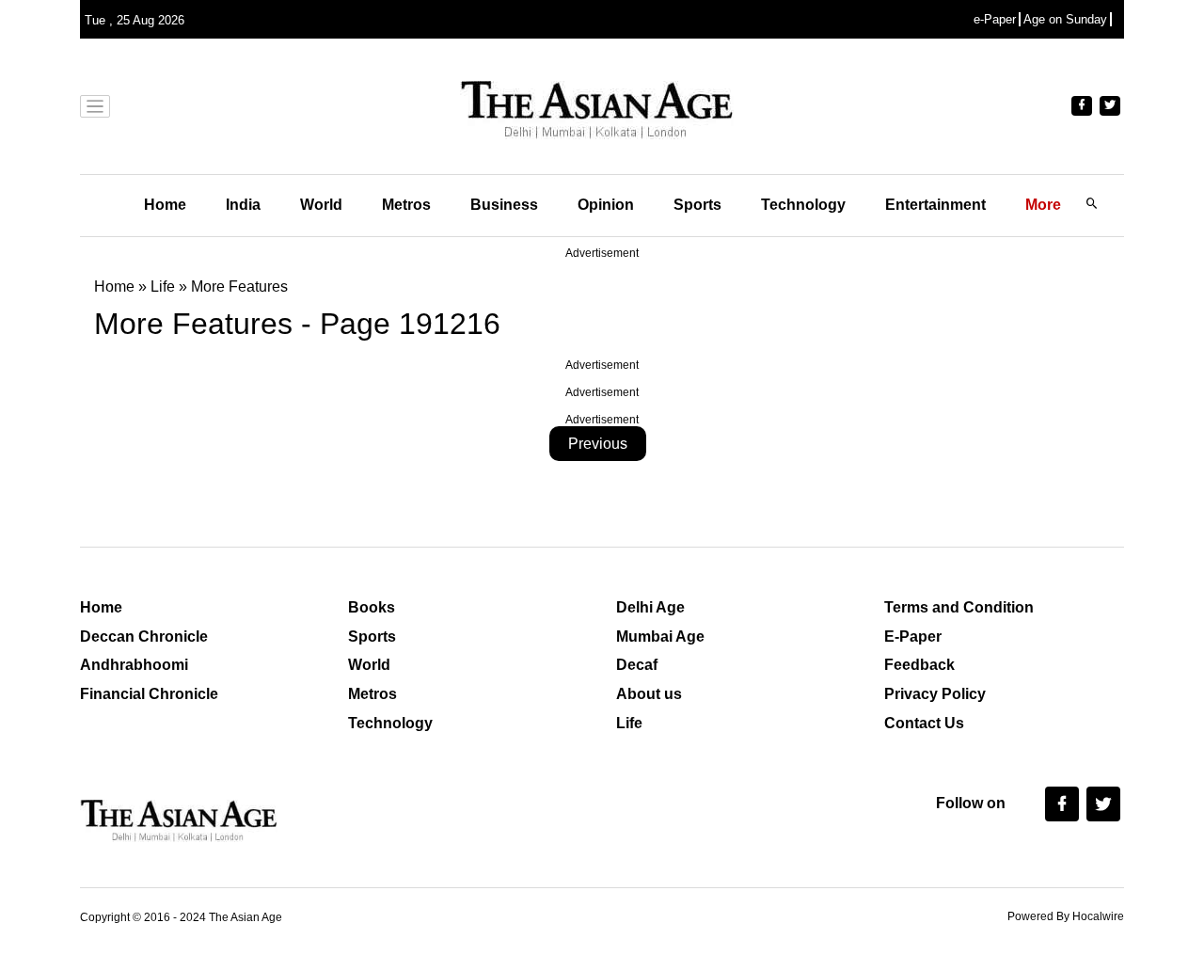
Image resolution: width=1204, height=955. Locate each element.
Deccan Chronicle (144, 637)
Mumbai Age (660, 637)
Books (371, 607)
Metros (406, 205)
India (243, 205)
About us (649, 694)
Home (165, 205)
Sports (697, 205)
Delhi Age (650, 607)
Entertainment (935, 205)
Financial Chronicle (149, 694)
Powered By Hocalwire (1065, 916)
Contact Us (924, 723)
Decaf (636, 665)
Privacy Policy (935, 694)
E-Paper (913, 637)
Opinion (606, 205)
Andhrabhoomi (134, 665)
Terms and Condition (959, 607)
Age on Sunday (1065, 19)
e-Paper (995, 19)
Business (504, 205)
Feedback (919, 665)
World (321, 205)
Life (629, 723)
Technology (803, 205)
